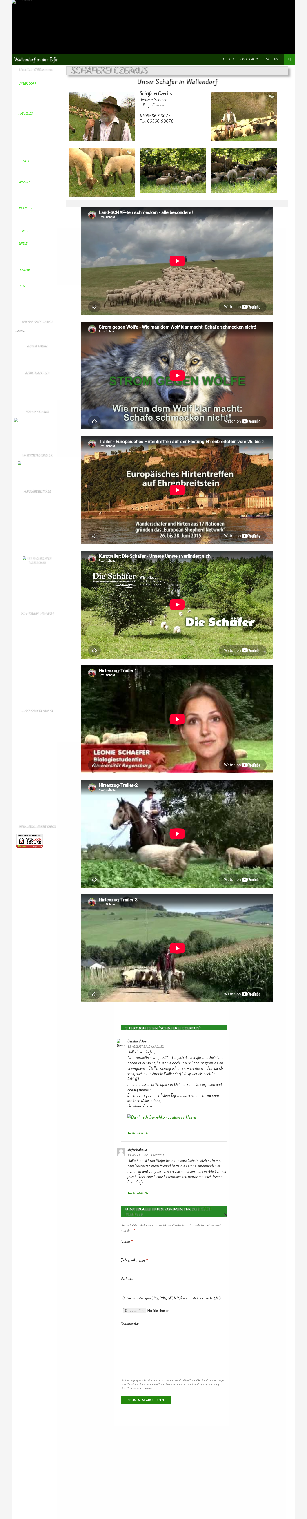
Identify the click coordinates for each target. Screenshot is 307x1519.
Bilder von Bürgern (25, 540)
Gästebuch (273, 59)
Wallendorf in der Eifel (36, 59)
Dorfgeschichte (23, 544)
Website (127, 1279)
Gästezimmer (21, 519)
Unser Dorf (21, 535)
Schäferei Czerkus (24, 511)
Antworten (139, 1133)
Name (127, 1241)
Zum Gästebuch (23, 696)
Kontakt (18, 527)
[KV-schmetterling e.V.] (37, 467)
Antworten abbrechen (224, 1214)
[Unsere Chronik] (25, 420)
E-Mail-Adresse (134, 1260)
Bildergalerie (250, 59)
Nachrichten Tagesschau (39, 560)
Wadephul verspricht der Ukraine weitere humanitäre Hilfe (38, 593)
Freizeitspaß (21, 523)
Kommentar (130, 1323)
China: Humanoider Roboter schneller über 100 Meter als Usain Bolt (39, 575)
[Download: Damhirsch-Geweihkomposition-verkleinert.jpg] (162, 1116)
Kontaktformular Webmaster (30, 531)
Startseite (227, 59)
